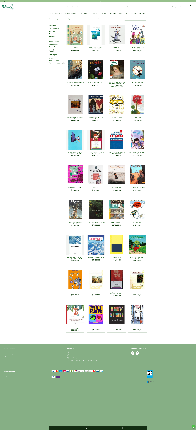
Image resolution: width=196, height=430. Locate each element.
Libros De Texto (53, 47)
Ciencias (51, 39)
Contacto (103, 13)
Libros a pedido (83, 13)
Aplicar (63, 63)
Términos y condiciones (9, 348)
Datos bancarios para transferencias (13, 354)
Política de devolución (9, 357)
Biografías (52, 34)
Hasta (57, 60)
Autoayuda (52, 31)
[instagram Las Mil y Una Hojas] (2, 1)
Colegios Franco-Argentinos (138, 13)
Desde (50, 60)
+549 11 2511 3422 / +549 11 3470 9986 (80, 355)
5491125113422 (74, 352)
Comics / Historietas (54, 41)
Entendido (119, 428)
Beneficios (6, 351)
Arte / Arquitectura (54, 28)
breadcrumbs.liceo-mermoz (90, 19)
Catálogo (58, 13)
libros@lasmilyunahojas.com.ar (77, 358)
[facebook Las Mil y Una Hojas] (4, 1)
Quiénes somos (123, 13)
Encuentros (94, 13)
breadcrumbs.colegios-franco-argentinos (70, 19)
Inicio (51, 13)
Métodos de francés (70, 13)
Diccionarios (52, 36)
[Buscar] (128, 6)
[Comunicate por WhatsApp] (193, 426)
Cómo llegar (112, 13)
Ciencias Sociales (53, 44)
